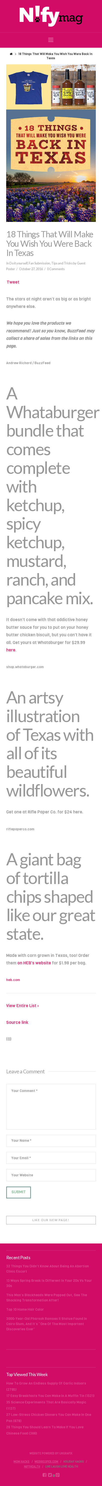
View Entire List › (22, 1006)
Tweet (13, 282)
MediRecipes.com (46, 1462)
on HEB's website (34, 963)
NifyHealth (32, 1467)
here (10, 650)
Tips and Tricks (62, 263)
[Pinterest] (57, 1475)
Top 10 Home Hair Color (25, 1309)
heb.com (13, 980)
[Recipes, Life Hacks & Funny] (51, 16)
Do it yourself (18, 263)
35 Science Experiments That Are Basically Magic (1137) (46, 1405)
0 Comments (56, 269)
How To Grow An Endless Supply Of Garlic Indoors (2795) (46, 1386)
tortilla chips (37, 886)
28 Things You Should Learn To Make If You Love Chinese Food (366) (44, 1430)
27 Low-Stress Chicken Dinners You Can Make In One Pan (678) (48, 1417)
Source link (17, 1022)
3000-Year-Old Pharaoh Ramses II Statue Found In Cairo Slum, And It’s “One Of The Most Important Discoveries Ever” (46, 1324)
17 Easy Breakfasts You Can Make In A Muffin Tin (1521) (50, 1395)
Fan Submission (39, 263)
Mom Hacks (21, 1462)
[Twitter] (50, 1475)
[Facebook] (44, 1475)
